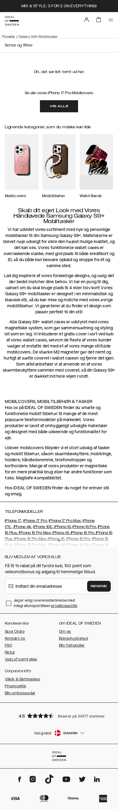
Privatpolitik (15, 686)
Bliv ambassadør (20, 693)
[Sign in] (86, 20)
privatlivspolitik (64, 605)
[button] (59, 715)
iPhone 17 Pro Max (65, 521)
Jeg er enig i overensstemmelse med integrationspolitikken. (46, 603)
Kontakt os (15, 638)
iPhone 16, (62, 527)
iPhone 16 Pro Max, (34, 533)
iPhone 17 (13, 521)
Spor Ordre (15, 631)
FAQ (8, 645)
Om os (65, 631)
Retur (10, 652)
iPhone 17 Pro (35, 521)
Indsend (99, 586)
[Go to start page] (12, 21)
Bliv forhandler (72, 645)
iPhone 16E (42, 527)
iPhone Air (21, 527)
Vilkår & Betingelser (22, 679)
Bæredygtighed (73, 638)
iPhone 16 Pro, (84, 527)
